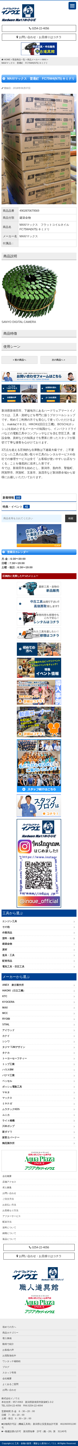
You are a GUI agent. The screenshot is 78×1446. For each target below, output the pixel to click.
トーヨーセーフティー (14, 1058)
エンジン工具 (9, 921)
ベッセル (7, 1081)
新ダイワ (7, 1131)
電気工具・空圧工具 (13, 966)
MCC (5, 1013)
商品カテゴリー (10, 1332)
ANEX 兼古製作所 (13, 984)
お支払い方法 (9, 1204)
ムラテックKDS (11, 1109)
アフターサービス (11, 1216)
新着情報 (11, 497)
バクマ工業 (8, 1075)
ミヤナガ (7, 1103)
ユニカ (6, 1114)
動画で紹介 (8, 1344)
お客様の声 (8, 1350)
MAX (5, 1007)
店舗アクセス (9, 1182)
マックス (7, 1097)
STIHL (5, 1024)
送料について (9, 1227)
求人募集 (7, 1187)
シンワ (6, 1041)
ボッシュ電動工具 (12, 1086)
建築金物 (7, 943)
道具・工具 (8, 955)
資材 (4, 949)
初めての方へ (9, 1327)
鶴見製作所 (8, 1143)
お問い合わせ (9, 1193)
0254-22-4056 (40, 28)
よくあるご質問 (10, 1384)
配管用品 (7, 960)
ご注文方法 (8, 1199)
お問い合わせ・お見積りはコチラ (40, 37)
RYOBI (6, 1018)
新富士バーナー (11, 1137)
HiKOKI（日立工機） (14, 990)
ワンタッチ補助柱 (11, 1361)
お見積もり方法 (10, 1210)
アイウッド (8, 1030)
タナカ (6, 1052)
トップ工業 (8, 1064)
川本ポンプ (8, 1126)
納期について (9, 1233)
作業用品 (7, 932)
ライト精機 (8, 1120)
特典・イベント (15, 506)
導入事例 (7, 1338)
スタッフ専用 (9, 1372)
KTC (4, 996)
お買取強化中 (9, 1355)
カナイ (6, 1035)
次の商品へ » (58, 360)
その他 (6, 926)
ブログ (5, 1367)
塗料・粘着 (8, 938)
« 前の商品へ (19, 360)
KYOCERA (8, 1002)
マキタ (6, 1092)
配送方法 (7, 1222)
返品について (9, 1239)
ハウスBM (7, 1069)
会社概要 (7, 1176)
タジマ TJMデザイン (13, 1047)
